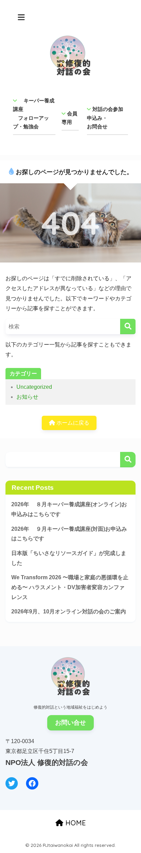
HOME (74, 823)
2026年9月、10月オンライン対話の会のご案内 (68, 611)
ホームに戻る (72, 423)
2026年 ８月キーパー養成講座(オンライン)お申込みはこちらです (69, 509)
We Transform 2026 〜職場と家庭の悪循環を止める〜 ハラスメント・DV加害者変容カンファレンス (69, 587)
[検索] (128, 326)
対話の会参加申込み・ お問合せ (105, 117)
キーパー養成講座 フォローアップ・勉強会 (33, 114)
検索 (128, 459)
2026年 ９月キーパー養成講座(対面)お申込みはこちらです (69, 534)
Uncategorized (34, 387)
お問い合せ (70, 722)
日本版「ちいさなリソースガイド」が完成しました (68, 558)
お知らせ (27, 397)
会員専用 (69, 118)
